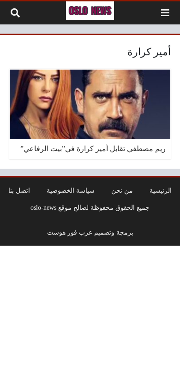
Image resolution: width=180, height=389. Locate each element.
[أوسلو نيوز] (90, 10)
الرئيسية (161, 190)
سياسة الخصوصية (71, 190)
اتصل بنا (19, 190)
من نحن (122, 190)
